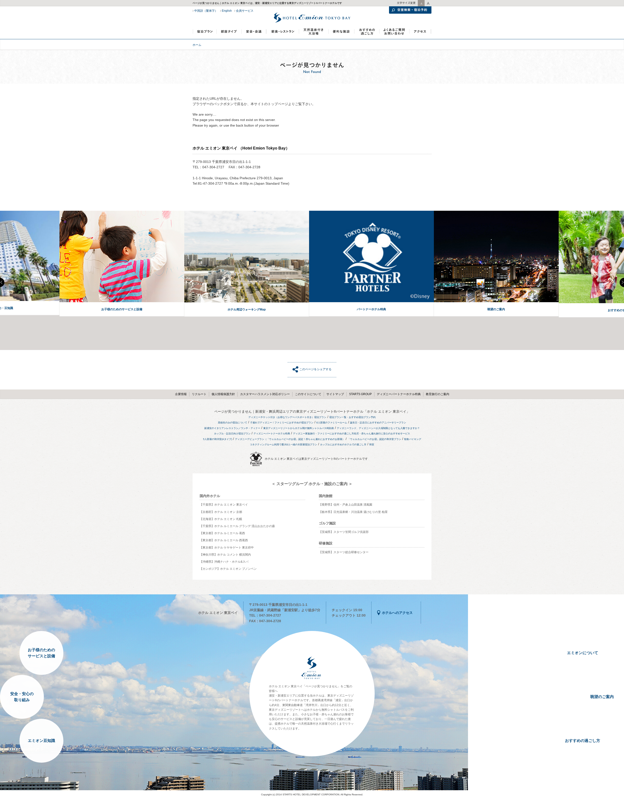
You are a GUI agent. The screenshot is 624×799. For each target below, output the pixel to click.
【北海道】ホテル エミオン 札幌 (221, 519)
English (227, 10)
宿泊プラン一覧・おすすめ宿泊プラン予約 (352, 417)
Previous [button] (2, 282)
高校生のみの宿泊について (232, 422)
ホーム (197, 45)
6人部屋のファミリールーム (331, 422)
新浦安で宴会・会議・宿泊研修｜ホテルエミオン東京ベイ (254, 33)
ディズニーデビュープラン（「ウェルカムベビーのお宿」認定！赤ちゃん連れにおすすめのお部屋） (290, 439)
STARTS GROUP (360, 394)
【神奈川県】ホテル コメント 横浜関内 (225, 554)
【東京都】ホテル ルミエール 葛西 (222, 533)
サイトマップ (335, 394)
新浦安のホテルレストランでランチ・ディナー (282, 33)
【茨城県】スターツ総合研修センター (344, 552)
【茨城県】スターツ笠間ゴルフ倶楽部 (344, 532)
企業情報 (181, 394)
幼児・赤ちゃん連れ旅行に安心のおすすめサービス (382, 433)
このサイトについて (308, 394)
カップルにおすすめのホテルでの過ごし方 (343, 444)
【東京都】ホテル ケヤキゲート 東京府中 (227, 547)
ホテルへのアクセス (397, 613)
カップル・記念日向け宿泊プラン (232, 433)
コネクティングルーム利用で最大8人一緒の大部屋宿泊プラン (283, 444)
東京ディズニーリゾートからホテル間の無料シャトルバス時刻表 (298, 428)
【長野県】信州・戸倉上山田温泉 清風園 (345, 504)
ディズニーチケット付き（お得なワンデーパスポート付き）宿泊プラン (287, 417)
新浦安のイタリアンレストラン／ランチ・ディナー (232, 428)
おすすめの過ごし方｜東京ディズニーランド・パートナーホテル (366, 33)
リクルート (199, 394)
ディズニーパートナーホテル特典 (399, 394)
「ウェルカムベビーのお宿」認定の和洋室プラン (374, 439)
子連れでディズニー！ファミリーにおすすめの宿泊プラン (281, 422)
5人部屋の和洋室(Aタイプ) (217, 439)
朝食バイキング (412, 439)
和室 (371, 444)
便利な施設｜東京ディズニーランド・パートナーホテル (341, 33)
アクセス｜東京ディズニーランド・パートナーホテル (420, 33)
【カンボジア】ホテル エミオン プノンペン (228, 568)
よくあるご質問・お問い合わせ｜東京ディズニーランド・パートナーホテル (394, 33)
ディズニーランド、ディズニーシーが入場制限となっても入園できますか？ (378, 428)
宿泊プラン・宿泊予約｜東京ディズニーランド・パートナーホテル (205, 33)
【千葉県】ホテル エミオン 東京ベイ (224, 504)
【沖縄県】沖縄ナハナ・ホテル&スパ (224, 561)
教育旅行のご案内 (437, 394)
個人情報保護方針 (223, 394)
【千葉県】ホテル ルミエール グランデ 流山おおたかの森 (237, 526)
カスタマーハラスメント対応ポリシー (265, 394)
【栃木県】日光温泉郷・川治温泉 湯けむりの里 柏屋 (353, 512)
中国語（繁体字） (206, 10)
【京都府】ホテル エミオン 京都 (221, 512)
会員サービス (245, 10)
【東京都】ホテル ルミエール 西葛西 (224, 540)
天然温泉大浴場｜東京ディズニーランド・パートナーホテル (313, 33)
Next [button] (622, 282)
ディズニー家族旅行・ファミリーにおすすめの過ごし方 (323, 433)
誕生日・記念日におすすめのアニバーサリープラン (378, 422)
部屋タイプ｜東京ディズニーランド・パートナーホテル (229, 33)
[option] (62, 264)
